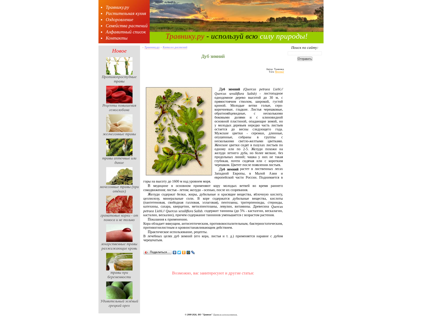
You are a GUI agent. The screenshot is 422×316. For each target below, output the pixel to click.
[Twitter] (179, 252)
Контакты (116, 38)
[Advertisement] (213, 82)
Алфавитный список (126, 32)
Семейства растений (127, 25)
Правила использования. (225, 314)
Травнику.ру (117, 7)
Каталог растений (175, 47)
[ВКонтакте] (174, 252)
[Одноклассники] (184, 252)
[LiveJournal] (193, 252)
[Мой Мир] (188, 252)
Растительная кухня (126, 13)
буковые (279, 71)
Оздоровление (119, 19)
